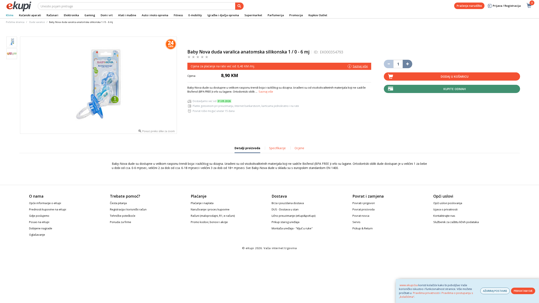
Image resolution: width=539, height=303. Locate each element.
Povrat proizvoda (363, 209)
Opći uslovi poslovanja (447, 203)
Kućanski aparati (30, 15)
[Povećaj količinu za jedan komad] (407, 64)
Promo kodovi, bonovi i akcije (209, 222)
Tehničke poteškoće (122, 216)
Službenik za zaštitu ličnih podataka (456, 222)
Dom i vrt (107, 15)
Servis (356, 222)
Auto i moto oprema (155, 15)
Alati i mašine (127, 15)
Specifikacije (277, 148)
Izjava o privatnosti (445, 209)
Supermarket (253, 15)
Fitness (178, 15)
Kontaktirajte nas (444, 216)
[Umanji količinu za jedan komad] (388, 64)
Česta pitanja (118, 203)
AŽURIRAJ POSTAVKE (495, 291)
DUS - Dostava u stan (285, 209)
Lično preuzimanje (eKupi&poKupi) (293, 216)
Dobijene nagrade (40, 228)
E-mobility (195, 15)
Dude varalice (37, 22)
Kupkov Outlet (317, 15)
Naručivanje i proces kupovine (210, 209)
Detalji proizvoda (247, 149)
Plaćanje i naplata (202, 203)
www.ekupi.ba (409, 285)
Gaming (89, 15)
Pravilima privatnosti (426, 293)
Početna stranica (15, 22)
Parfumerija (276, 15)
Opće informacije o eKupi (45, 203)
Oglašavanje (37, 235)
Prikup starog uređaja (285, 222)
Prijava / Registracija (507, 6)
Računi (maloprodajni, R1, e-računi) (213, 216)
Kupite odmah (454, 89)
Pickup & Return (362, 228)
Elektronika (71, 15)
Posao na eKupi (39, 222)
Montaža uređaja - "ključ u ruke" (292, 228)
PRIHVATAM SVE (523, 291)
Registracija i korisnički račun (128, 209)
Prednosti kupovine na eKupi (47, 209)
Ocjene (299, 148)
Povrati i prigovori (363, 203)
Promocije (296, 15)
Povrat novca (360, 216)
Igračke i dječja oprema (223, 15)
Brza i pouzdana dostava (288, 203)
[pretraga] (239, 6)
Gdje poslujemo (39, 216)
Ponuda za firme (120, 222)
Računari (52, 15)
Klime (9, 15)
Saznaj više (266, 91)
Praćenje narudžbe (469, 6)
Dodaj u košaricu (454, 76)
